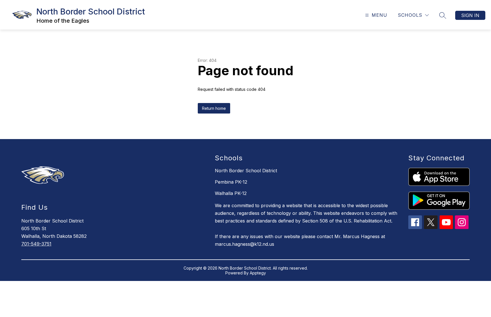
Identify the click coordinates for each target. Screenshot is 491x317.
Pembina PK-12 (231, 182)
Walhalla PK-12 (231, 193)
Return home (214, 108)
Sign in (470, 15)
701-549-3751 (36, 244)
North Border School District (246, 170)
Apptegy (258, 272)
